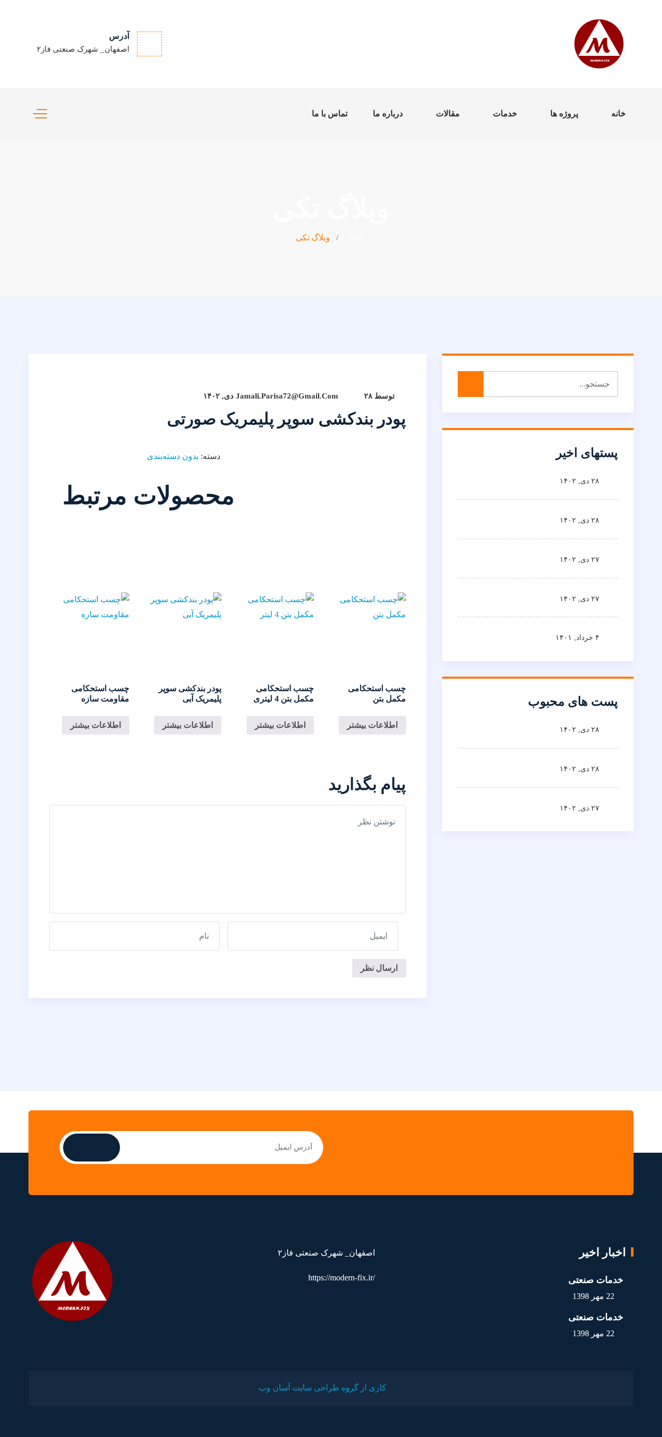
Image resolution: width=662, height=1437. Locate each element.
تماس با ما (330, 113)
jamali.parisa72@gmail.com (287, 396)
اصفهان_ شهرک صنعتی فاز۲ (83, 49)
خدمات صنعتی (595, 1280)
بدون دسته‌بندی (173, 456)
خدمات (505, 113)
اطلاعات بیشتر (372, 725)
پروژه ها (564, 113)
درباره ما (388, 113)
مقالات (448, 113)
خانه (618, 113)
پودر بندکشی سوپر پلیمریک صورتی (286, 418)
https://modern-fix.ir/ (341, 1277)
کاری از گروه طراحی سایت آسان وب (322, 1387)
